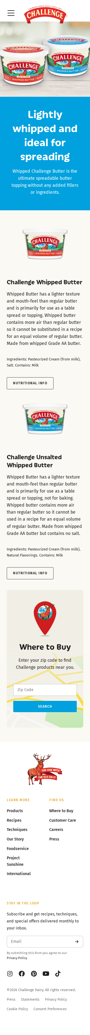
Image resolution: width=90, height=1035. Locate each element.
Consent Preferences (50, 1009)
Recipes (14, 820)
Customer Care (62, 820)
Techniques (17, 829)
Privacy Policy (17, 958)
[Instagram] (10, 974)
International (19, 873)
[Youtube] (46, 974)
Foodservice (18, 848)
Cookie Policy (17, 1009)
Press (11, 999)
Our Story (15, 839)
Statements (30, 999)
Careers (56, 829)
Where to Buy (61, 810)
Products (15, 810)
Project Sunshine (15, 861)
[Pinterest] (34, 974)
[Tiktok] (58, 974)
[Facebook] (22, 974)
